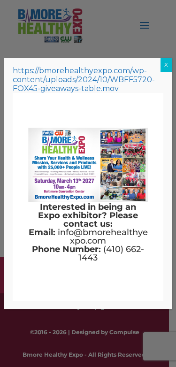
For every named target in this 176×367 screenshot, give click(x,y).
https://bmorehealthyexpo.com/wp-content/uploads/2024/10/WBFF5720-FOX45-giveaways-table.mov (84, 79)
